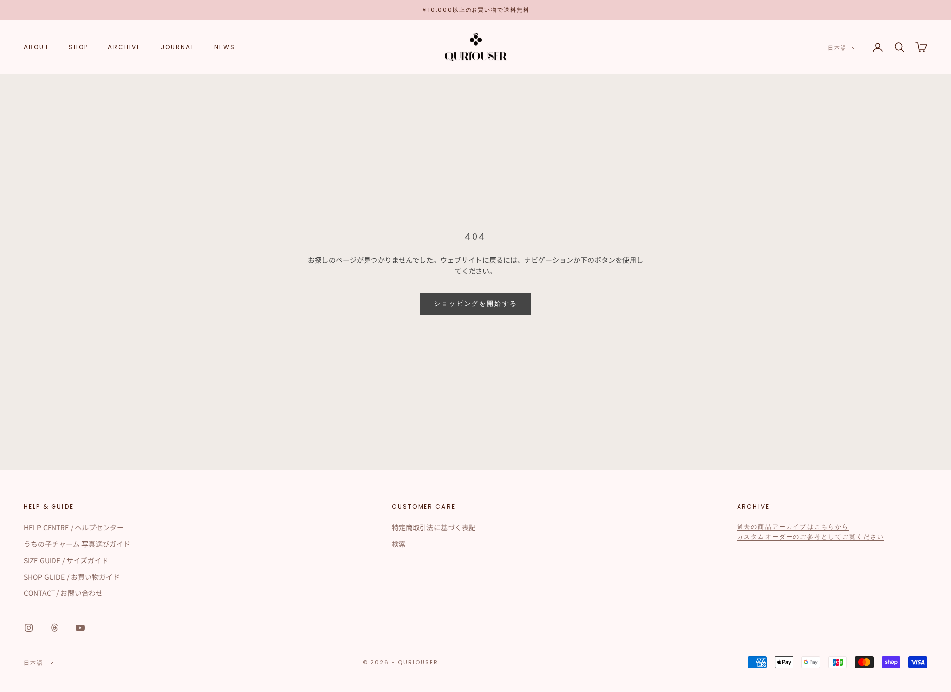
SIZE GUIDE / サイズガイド (66, 560)
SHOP (79, 47)
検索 (399, 544)
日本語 (837, 48)
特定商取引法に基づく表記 (434, 527)
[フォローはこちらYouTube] (80, 628)
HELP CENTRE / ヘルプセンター (74, 527)
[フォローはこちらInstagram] (29, 628)
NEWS (225, 47)
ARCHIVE (124, 47)
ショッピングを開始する (476, 303)
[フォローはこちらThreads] (54, 628)
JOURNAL (178, 47)
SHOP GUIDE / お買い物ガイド (72, 577)
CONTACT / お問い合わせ (63, 593)
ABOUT (36, 47)
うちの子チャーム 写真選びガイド (77, 544)
